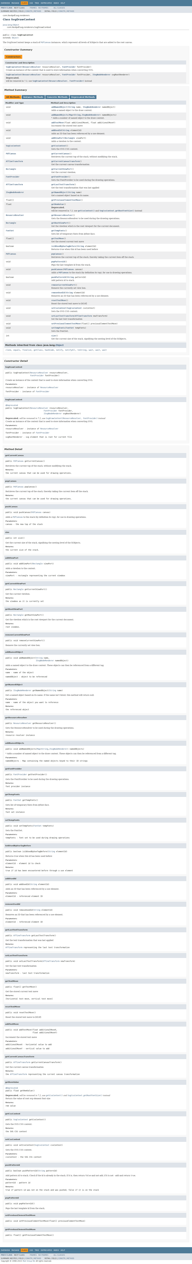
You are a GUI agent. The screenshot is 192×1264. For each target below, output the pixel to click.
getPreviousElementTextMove (66, 200)
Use (31, 3)
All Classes (59, 8)
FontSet (10, 230)
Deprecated (46, 3)
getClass (38, 350)
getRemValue (57, 204)
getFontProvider (59, 177)
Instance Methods (33, 97)
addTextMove (57, 122)
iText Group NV (28, 1261)
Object (15, 38)
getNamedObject (59, 192)
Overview (5, 3)
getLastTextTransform (62, 184)
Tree (37, 3)
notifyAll (70, 350)
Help (63, 3)
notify (59, 350)
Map (71, 115)
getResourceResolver (62, 215)
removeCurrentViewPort (63, 285)
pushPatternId (58, 277)
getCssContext (58, 146)
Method (37, 11)
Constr (28, 11)
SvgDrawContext (14, 67)
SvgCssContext (13, 146)
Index (56, 3)
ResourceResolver (32, 67)
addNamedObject (59, 107)
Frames (33, 8)
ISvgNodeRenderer (101, 75)
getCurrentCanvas (60, 153)
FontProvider (69, 67)
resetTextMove (58, 300)
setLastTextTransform (62, 316)
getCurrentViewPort (61, 169)
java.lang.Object (11, 25)
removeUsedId (58, 292)
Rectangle (70, 138)
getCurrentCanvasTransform (65, 161)
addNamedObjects (59, 115)
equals (16, 350)
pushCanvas (57, 269)
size (53, 336)
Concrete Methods (57, 97)
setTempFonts (58, 328)
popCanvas (56, 254)
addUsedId (56, 130)
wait (91, 350)
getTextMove (57, 238)
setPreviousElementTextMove (66, 323)
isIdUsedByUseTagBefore (63, 246)
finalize (26, 350)
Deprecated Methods (83, 97)
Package (15, 3)
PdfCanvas (11, 153)
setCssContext (58, 308)
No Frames (43, 8)
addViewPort (57, 138)
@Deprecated (11, 405)
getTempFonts (58, 230)
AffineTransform (14, 161)
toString (81, 350)
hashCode (49, 350)
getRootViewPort (59, 223)
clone (8, 350)
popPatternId (58, 261)
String (71, 107)
